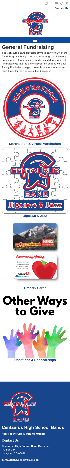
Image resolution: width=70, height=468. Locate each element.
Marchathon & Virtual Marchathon (35, 144)
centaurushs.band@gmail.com (20, 459)
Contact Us (61, 8)
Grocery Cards (35, 288)
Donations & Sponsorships (35, 360)
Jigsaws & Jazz (35, 216)
